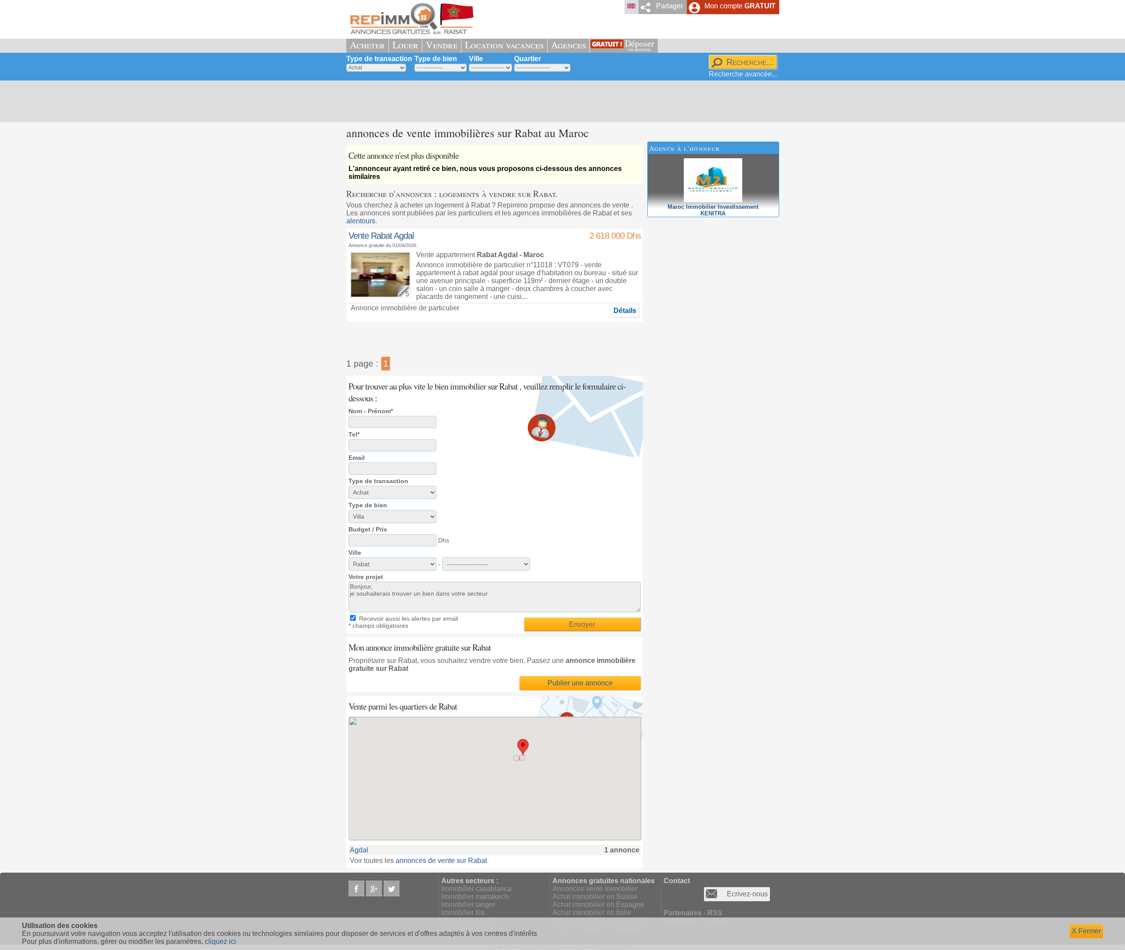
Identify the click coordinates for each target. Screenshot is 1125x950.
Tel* (353, 434)
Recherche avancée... (743, 74)
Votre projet (365, 576)
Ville (476, 58)
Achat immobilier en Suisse (595, 896)
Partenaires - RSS (693, 913)
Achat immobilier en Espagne (598, 904)
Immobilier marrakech (474, 896)
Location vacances (504, 44)
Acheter (367, 44)
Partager (669, 6)
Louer (405, 44)
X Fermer (1086, 931)
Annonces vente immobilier (594, 888)
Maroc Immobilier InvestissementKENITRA (713, 210)
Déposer (639, 44)
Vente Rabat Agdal (381, 235)
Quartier (527, 58)
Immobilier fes (463, 912)
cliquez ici (220, 941)
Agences (568, 44)
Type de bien (435, 58)
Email (356, 457)
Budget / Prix (367, 529)
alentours (360, 221)
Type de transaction (379, 58)
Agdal (359, 850)
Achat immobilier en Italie (591, 912)
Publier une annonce (580, 683)
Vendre (441, 44)
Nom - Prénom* (370, 411)
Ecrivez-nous (747, 894)
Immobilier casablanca (476, 888)
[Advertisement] (559, 101)
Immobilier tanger (468, 904)
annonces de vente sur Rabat (441, 860)
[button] (523, 747)
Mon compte (740, 6)
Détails (624, 310)
